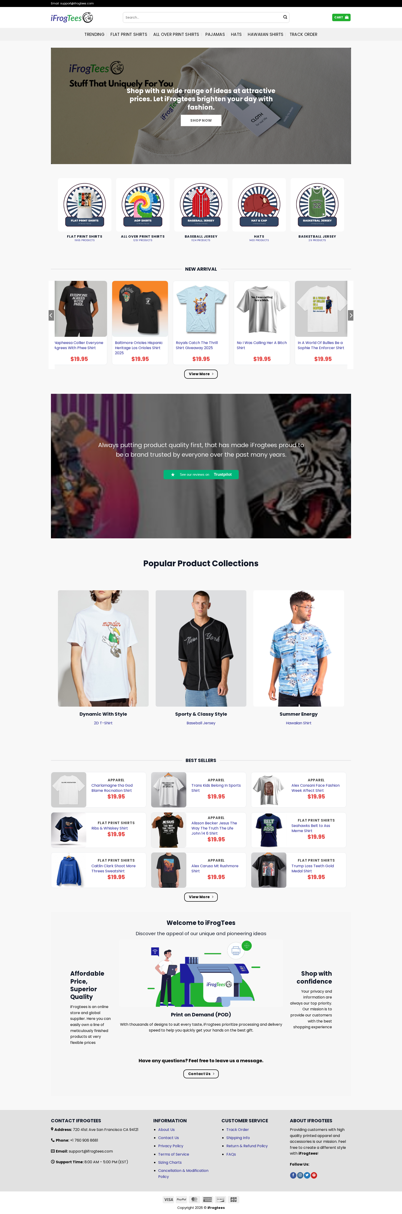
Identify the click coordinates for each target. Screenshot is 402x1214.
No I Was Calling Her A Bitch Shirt (262, 345)
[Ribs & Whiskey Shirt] (68, 830)
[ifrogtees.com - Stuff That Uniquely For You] (83, 17)
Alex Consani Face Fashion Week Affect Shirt (315, 788)
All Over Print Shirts (176, 34)
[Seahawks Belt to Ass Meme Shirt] (268, 830)
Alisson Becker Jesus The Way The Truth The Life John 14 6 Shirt (214, 828)
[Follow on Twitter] (307, 1175)
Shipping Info (238, 1137)
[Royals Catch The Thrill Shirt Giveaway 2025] (201, 309)
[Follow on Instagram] (300, 1175)
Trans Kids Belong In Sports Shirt (216, 788)
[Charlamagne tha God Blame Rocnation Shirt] (68, 789)
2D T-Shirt (103, 723)
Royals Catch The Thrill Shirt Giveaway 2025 (197, 345)
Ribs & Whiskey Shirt (109, 828)
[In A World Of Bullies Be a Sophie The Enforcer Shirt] (323, 309)
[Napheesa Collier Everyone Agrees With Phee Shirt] (79, 309)
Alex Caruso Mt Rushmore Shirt (214, 868)
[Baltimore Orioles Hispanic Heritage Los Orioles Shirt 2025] (140, 309)
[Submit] (285, 17)
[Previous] (51, 324)
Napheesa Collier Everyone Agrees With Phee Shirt (78, 345)
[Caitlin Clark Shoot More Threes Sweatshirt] (68, 870)
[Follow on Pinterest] (314, 1175)
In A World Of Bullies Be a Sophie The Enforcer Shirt (321, 345)
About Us (166, 1129)
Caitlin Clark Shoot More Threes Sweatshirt (113, 868)
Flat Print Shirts (129, 34)
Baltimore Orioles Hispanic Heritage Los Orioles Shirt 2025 (139, 348)
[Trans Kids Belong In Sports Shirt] (168, 789)
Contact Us (168, 1137)
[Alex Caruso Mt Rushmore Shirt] (168, 870)
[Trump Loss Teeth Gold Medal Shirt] (268, 870)
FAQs (231, 1154)
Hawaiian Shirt (299, 723)
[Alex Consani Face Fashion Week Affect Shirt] (268, 789)
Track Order (304, 34)
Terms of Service (173, 1154)
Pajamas (215, 34)
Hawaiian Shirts (265, 34)
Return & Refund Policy (247, 1146)
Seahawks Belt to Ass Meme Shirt (310, 828)
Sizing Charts (170, 1162)
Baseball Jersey (201, 723)
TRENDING (94, 34)
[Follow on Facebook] (293, 1175)
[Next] (350, 324)
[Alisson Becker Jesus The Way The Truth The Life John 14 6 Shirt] (168, 830)
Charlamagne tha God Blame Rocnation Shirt (112, 788)
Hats (236, 34)
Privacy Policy (170, 1146)
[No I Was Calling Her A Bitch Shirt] (262, 309)
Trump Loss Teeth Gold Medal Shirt (312, 868)
